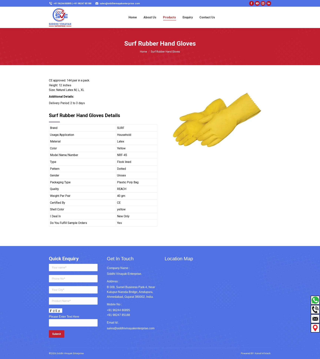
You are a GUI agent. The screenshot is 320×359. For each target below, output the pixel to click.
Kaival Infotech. (263, 353)
